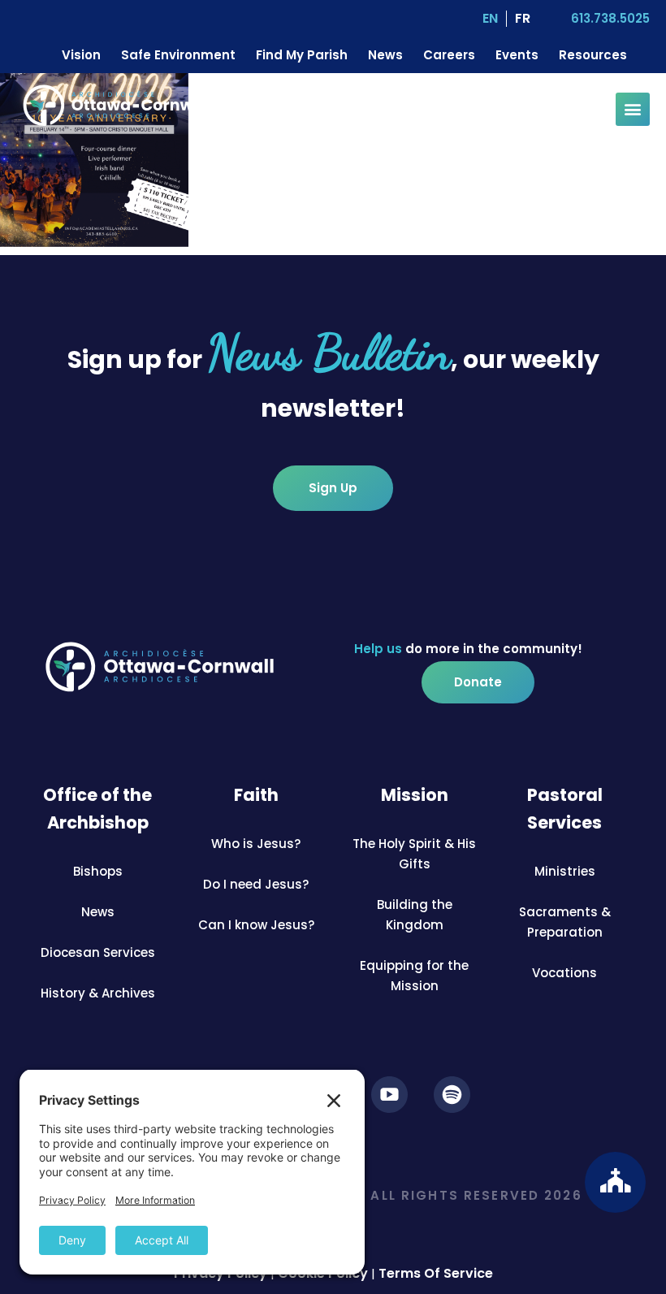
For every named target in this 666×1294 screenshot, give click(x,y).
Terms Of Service (435, 1273)
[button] (633, 109)
